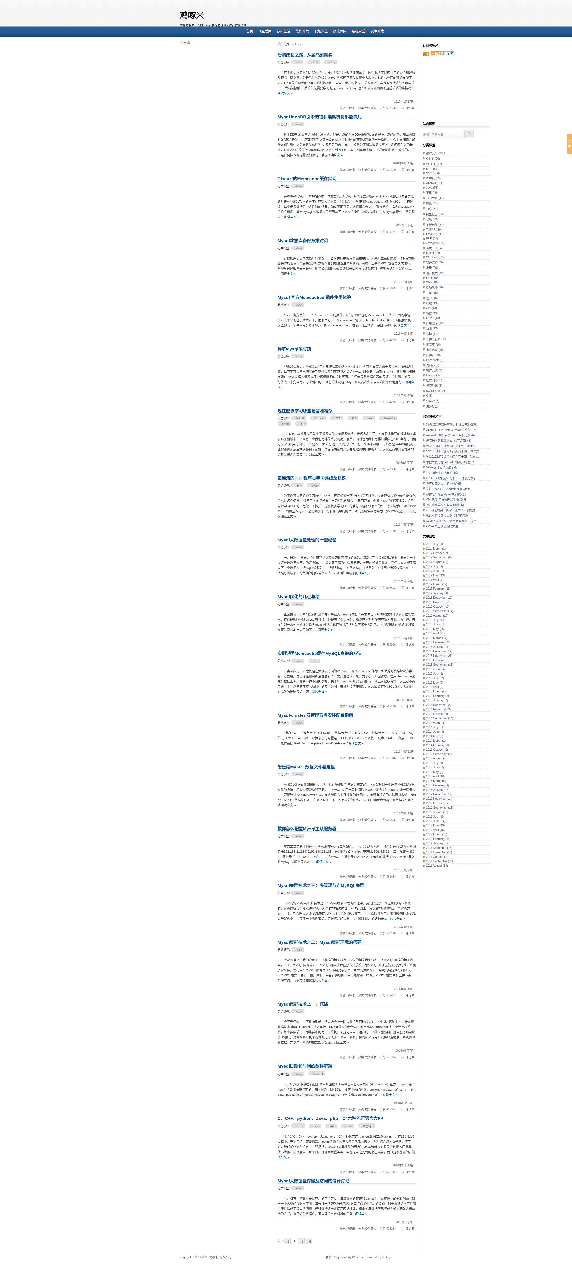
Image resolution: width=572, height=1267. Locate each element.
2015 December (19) (439, 651)
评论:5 (410, 1228)
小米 (432, 267)
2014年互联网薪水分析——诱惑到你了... (452, 478)
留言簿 (185, 42)
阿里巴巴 (435, 214)
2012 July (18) (435, 816)
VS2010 (434, 173)
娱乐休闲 (340, 31)
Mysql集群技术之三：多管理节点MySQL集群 (321, 885)
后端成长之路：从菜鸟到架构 (305, 55)
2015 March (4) (436, 691)
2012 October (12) (437, 803)
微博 (432, 334)
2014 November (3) (438, 709)
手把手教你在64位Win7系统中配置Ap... (451, 462)
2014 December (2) (438, 705)
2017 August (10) (437, 562)
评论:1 (410, 288)
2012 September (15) (439, 807)
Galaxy (433, 375)
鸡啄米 (192, 15)
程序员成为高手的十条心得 (443, 483)
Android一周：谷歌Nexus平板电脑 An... (451, 435)
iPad (432, 277)
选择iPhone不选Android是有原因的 (448, 489)
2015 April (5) (434, 687)
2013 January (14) (437, 789)
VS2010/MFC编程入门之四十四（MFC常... (454, 451)
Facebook (434, 360)
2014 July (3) (434, 727)
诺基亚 (433, 344)
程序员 (433, 178)
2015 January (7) (437, 700)
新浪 (432, 328)
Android (300, 418)
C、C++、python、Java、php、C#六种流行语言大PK (331, 1118)
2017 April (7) (434, 579)
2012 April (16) (435, 830)
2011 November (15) (439, 852)
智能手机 (435, 198)
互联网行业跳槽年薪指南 (442, 472)
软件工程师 (436, 339)
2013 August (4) (436, 758)
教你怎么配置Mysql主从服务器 (307, 828)
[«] (287, 1241)
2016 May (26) (435, 629)
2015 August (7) (436, 669)
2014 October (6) (437, 713)
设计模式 (435, 273)
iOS (354, 418)
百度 (432, 208)
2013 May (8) (434, 772)
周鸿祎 (432, 365)
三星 (432, 292)
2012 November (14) (439, 798)
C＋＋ (299, 1126)
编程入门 (318, 1074)
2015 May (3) (434, 682)
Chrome (319, 418)
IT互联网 (265, 31)
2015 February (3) (437, 696)
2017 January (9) (437, 593)
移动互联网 (435, 391)
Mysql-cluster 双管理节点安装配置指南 (315, 715)
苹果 (432, 192)
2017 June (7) (435, 571)
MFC (432, 168)
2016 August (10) (437, 615)
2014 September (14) (439, 718)
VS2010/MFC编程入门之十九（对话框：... (453, 446)
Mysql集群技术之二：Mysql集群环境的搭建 (320, 942)
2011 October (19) (437, 856)
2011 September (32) (439, 861)
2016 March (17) (436, 638)
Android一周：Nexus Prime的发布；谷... (452, 430)
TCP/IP (434, 229)
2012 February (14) (438, 839)
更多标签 (432, 406)
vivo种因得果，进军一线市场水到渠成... (452, 510)
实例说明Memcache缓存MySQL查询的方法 (320, 653)
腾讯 (432, 203)
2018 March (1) (436, 548)
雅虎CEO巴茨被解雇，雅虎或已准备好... (452, 424)
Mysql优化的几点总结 (299, 596)
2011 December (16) (439, 848)
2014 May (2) (434, 736)
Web (432, 282)
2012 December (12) (439, 794)
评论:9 (410, 1172)
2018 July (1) (434, 544)
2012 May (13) (435, 825)
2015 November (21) (439, 655)
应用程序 (435, 323)
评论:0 (410, 108)
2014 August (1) (436, 722)
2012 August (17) (437, 812)
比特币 (433, 355)
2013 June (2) (435, 767)
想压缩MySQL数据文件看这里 (306, 767)
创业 (432, 298)
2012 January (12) (437, 843)
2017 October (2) (437, 553)
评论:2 (410, 531)
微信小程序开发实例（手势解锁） (448, 515)
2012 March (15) (436, 834)
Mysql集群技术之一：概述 (303, 1004)
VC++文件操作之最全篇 (441, 467)
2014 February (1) (437, 745)
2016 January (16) (437, 646)
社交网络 (434, 380)
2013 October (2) (437, 749)
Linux (315, 62)
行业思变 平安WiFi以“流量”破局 (446, 499)
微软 (432, 303)
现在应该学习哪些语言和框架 (305, 411)
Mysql (332, 62)
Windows (435, 257)
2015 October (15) (437, 660)
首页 (249, 31)
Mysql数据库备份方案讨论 (303, 240)
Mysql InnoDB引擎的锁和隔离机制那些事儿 (320, 117)
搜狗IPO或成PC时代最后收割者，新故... (452, 521)
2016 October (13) (437, 606)
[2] (301, 1241)
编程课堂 (358, 31)
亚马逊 (432, 401)
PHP (302, 423)
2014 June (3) (435, 731)
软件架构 (435, 262)
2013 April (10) (435, 776)
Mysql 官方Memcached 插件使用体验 (314, 297)
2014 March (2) (436, 740)
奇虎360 (434, 248)
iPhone (433, 234)
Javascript (389, 418)
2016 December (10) (439, 597)
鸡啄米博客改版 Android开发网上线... (450, 440)
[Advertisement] (320, 16)
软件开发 (302, 31)
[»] (309, 1241)
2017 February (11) (438, 588)
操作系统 (434, 370)
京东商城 (435, 350)
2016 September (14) (439, 611)
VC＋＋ (434, 164)
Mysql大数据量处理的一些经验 (307, 540)
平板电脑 (435, 225)
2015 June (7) (435, 678)
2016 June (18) (435, 624)
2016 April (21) (435, 633)
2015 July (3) (434, 673)
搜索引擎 (434, 385)
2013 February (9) (437, 785)
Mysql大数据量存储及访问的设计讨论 (313, 1181)
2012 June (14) (435, 821)
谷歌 (432, 219)
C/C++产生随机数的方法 (442, 526)
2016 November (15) (439, 602)
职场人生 (321, 31)
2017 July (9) (434, 566)
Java (298, 62)
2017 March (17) (436, 584)
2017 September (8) (439, 557)
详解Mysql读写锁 (294, 349)
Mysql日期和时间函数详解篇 (305, 1066)
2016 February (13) (438, 642)
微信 (432, 313)
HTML (337, 418)
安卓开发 (377, 31)
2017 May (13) (435, 575)
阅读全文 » (285, 93)
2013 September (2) (439, 754)
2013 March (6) (436, 780)
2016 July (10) (435, 620)
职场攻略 (435, 287)
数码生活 (283, 31)
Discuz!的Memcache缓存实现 (307, 178)
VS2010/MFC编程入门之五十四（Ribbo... (453, 456)
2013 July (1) (434, 763)
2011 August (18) (437, 865)
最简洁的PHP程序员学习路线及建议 (312, 478)
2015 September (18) (439, 664)
